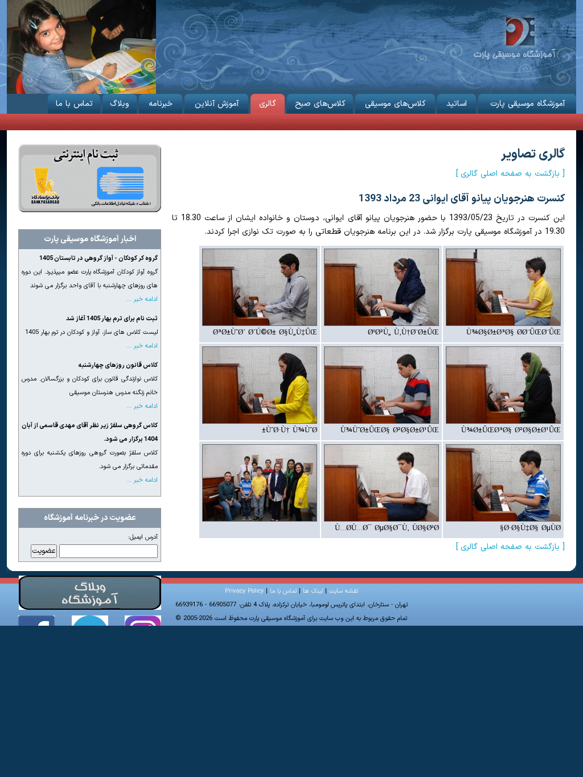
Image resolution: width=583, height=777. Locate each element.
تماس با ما (74, 104)
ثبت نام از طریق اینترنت (89, 178)
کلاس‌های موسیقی (395, 104)
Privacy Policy (244, 591)
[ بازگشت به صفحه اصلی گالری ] (510, 174)
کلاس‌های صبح (320, 104)
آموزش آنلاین (217, 104)
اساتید (456, 104)
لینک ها (313, 591)
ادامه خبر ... (142, 299)
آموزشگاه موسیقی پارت (514, 37)
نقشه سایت (343, 591)
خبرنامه (161, 104)
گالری (267, 104)
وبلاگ (119, 104)
